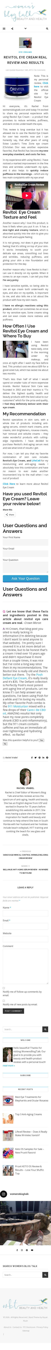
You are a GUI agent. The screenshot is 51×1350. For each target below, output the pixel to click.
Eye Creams (25, 52)
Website (7, 933)
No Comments (39, 70)
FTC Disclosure (29, 1327)
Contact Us (17, 1327)
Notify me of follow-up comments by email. (22, 993)
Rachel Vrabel (11, 757)
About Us (7, 1327)
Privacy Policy (42, 1327)
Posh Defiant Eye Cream (23, 676)
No (5, 744)
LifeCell (36, 460)
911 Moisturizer (18, 706)
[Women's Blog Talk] (25, 12)
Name (7, 907)
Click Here (9, 483)
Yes (41, 740)
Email (6, 920)
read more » (9, 1065)
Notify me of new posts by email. (20, 1004)
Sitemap (25, 1330)
